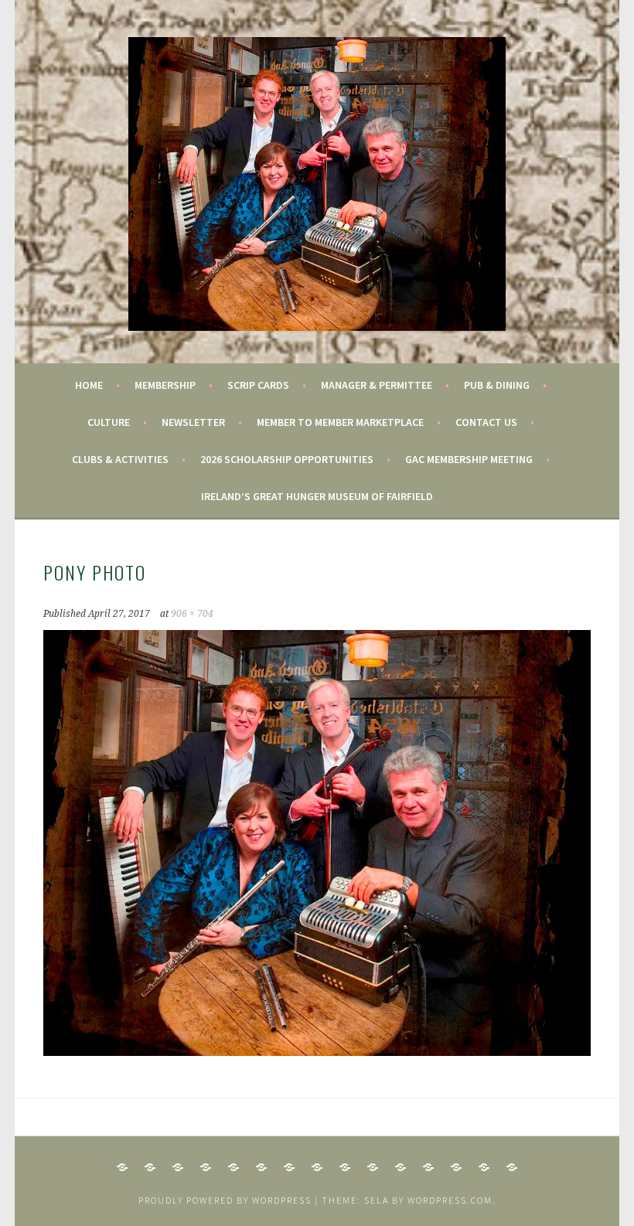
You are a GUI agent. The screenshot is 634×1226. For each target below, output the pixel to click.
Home (89, 385)
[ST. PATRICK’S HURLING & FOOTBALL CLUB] (484, 1167)
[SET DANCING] (456, 1167)
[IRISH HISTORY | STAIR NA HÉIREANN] (317, 1167)
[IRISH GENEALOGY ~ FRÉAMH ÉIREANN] (233, 1167)
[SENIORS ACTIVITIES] (428, 1167)
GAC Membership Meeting (469, 459)
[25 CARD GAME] (122, 1167)
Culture (108, 422)
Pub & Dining (497, 385)
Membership (165, 385)
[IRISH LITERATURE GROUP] (372, 1167)
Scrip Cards (258, 385)
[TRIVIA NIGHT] (511, 1167)
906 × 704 (192, 613)
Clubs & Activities (120, 459)
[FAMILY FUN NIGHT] (205, 1167)
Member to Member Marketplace (340, 422)
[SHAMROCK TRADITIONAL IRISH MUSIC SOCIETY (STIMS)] (400, 1167)
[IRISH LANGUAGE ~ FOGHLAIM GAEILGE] (344, 1167)
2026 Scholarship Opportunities (286, 459)
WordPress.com (450, 1200)
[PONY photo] (317, 1051)
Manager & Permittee (376, 385)
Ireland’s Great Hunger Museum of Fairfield (317, 496)
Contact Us (486, 422)
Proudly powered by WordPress (225, 1200)
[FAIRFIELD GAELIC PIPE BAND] (177, 1167)
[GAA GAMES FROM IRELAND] (261, 1167)
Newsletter (193, 422)
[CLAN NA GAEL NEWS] (150, 1167)
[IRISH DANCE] (289, 1167)
